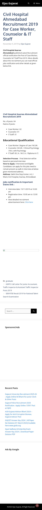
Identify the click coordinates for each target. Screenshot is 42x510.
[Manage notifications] (37, 505)
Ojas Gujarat (10, 3)
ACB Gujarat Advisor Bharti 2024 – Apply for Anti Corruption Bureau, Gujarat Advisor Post (18, 414)
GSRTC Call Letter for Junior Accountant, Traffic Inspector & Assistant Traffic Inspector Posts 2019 (20, 287)
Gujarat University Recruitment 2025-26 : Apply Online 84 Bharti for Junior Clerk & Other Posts (21, 396)
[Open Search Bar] (28, 3)
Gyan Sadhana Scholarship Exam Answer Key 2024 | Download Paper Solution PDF (19, 431)
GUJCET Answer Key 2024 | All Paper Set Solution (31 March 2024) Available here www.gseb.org (20, 423)
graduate (9, 281)
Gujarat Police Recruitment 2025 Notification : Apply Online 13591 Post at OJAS (20, 405)
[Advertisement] (21, 91)
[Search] (34, 311)
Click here (29, 202)
